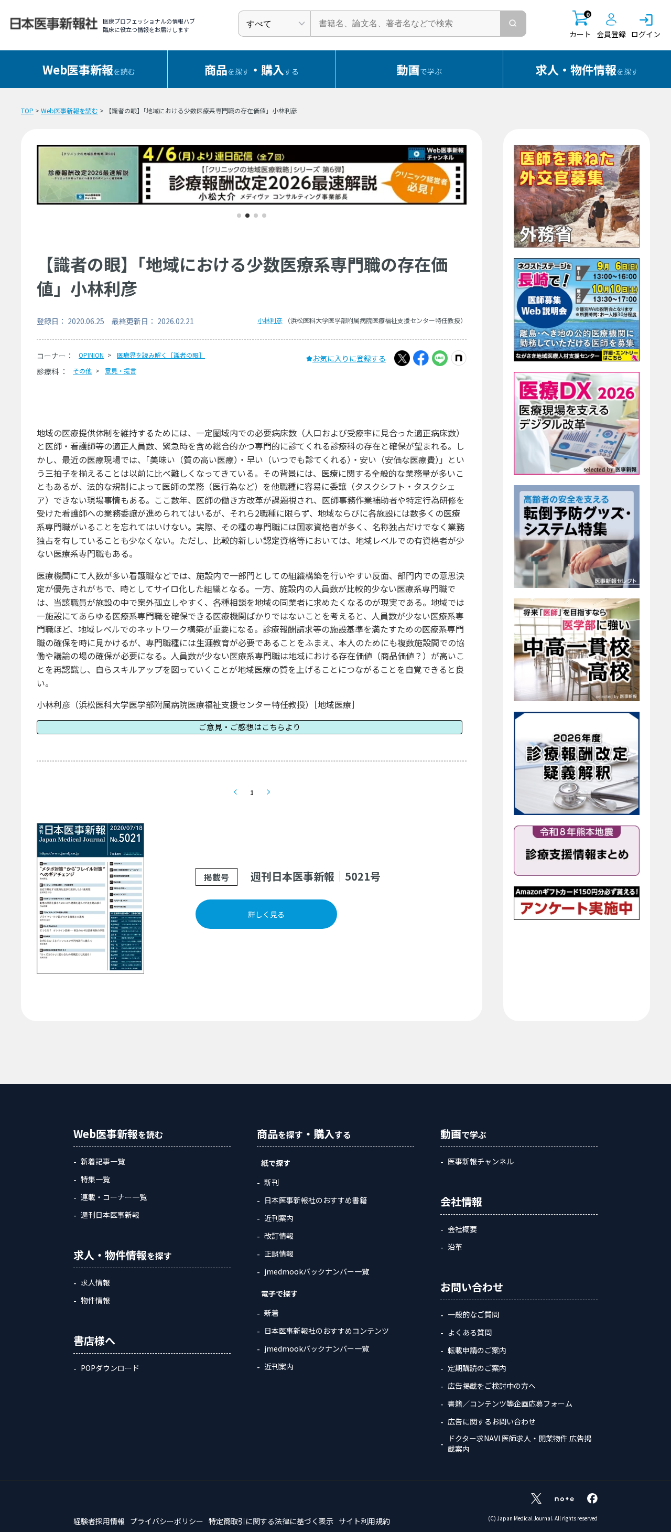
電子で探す (279, 1293)
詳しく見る (266, 914)
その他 (82, 370)
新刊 (271, 1182)
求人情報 (95, 1282)
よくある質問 (470, 1332)
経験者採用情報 (99, 1521)
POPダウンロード (110, 1368)
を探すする (251, 69)
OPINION (91, 354)
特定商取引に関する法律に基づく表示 (271, 1521)
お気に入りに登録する (349, 358)
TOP (27, 110)
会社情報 (461, 1201)
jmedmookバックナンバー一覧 (316, 1271)
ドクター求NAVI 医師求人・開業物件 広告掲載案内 (519, 1443)
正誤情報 (279, 1253)
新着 (271, 1313)
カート (580, 24)
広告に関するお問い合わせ (492, 1421)
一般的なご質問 (473, 1314)
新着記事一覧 (103, 1161)
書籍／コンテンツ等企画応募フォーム (510, 1403)
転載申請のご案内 (477, 1350)
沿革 (455, 1246)
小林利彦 (270, 320)
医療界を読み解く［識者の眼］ (161, 354)
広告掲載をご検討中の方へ (492, 1385)
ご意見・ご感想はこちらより (250, 726)
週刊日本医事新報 (110, 1214)
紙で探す (275, 1163)
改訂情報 (279, 1235)
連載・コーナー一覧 (114, 1197)
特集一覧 (95, 1179)
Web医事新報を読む (69, 110)
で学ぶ (419, 69)
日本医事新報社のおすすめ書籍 (315, 1200)
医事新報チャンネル (481, 1161)
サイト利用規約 (364, 1521)
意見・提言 (120, 370)
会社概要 (462, 1229)
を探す (587, 69)
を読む (88, 69)
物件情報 (95, 1300)
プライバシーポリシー (166, 1521)
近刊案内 (279, 1218)
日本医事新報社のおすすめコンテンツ (326, 1330)
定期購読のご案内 (477, 1368)
